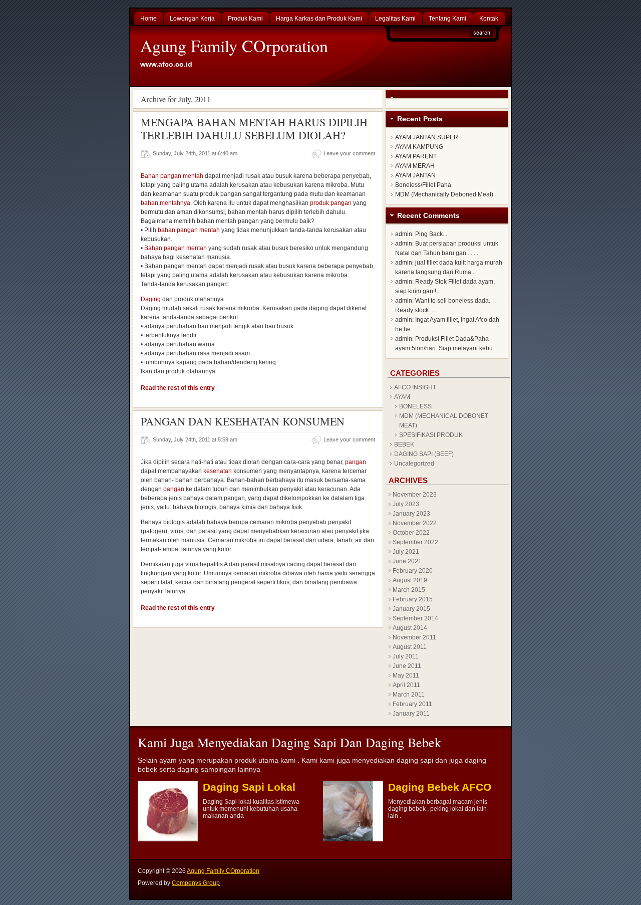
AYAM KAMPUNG (419, 146)
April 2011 (406, 685)
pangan (355, 462)
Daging (151, 299)
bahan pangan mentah (189, 230)
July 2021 (406, 551)
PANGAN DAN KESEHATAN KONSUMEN (243, 421)
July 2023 (406, 504)
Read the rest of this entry (178, 387)
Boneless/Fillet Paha (423, 184)
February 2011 (412, 704)
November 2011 (414, 637)
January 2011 (411, 713)
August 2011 (410, 646)
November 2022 (415, 523)
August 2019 (410, 580)
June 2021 (407, 561)
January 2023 (411, 513)
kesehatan (217, 471)
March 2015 (409, 589)
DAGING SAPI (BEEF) (424, 454)
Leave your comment (349, 153)
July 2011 (406, 656)
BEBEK (404, 444)
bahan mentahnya (165, 202)
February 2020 (413, 570)
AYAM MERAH (415, 165)
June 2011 (407, 665)
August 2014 (410, 627)
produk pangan (331, 202)
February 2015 (413, 599)
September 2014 (415, 618)
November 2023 (415, 494)
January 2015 (411, 608)
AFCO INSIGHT (415, 387)
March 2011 (409, 694)
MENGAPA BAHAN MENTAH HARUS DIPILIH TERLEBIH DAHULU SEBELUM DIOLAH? (254, 128)
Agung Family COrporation (234, 45)
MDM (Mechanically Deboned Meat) (444, 194)
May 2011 (406, 675)
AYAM (402, 396)
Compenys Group (196, 882)
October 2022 (411, 532)
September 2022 (415, 542)
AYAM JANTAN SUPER (426, 137)
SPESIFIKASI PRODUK (431, 434)
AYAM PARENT (416, 156)
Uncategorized (414, 463)
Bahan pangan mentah (172, 175)
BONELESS (415, 406)
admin (403, 234)
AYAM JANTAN (415, 175)
